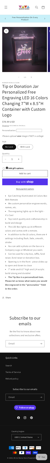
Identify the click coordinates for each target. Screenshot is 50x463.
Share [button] (8, 297)
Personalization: (9, 130)
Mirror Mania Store (21, 458)
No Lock (9, 146)
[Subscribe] (41, 343)
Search (9, 365)
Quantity (5, 153)
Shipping (5, 125)
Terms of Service (13, 372)
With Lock (25, 146)
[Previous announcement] (5, 18)
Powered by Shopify (35, 458)
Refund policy (12, 378)
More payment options (25, 189)
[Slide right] (31, 77)
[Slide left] (19, 77)
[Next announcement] (45, 18)
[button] (6, 7)
